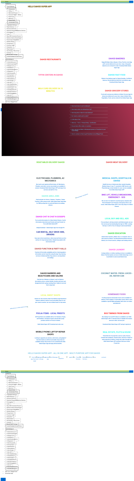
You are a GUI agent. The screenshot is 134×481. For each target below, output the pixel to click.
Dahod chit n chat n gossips (50, 216)
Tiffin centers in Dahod (50, 75)
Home (6, 1)
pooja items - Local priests (50, 313)
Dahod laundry (117, 249)
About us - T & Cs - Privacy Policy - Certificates (84, 122)
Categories (8, 3)
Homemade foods (117, 294)
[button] (88, 106)
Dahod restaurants (50, 59)
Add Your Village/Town (11, 471)
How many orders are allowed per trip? (82, 109)
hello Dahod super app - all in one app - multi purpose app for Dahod (64, 353)
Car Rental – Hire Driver (13, 50)
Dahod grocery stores (116, 91)
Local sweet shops (50, 295)
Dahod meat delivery (117, 162)
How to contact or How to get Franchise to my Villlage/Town (87, 134)
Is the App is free (76, 119)
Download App (9, 473)
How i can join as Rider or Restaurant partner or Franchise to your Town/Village (89, 130)
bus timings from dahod (116, 313)
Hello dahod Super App (40, 6)
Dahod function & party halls (50, 249)
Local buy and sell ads (117, 218)
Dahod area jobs (50, 196)
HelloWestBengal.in (12, 468)
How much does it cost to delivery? (81, 106)
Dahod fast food (116, 75)
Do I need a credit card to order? (80, 116)
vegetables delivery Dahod (50, 162)
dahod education (117, 233)
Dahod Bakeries (117, 58)
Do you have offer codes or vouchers (81, 126)
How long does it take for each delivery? (82, 112)
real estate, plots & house (117, 332)
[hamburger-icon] (131, 2)
